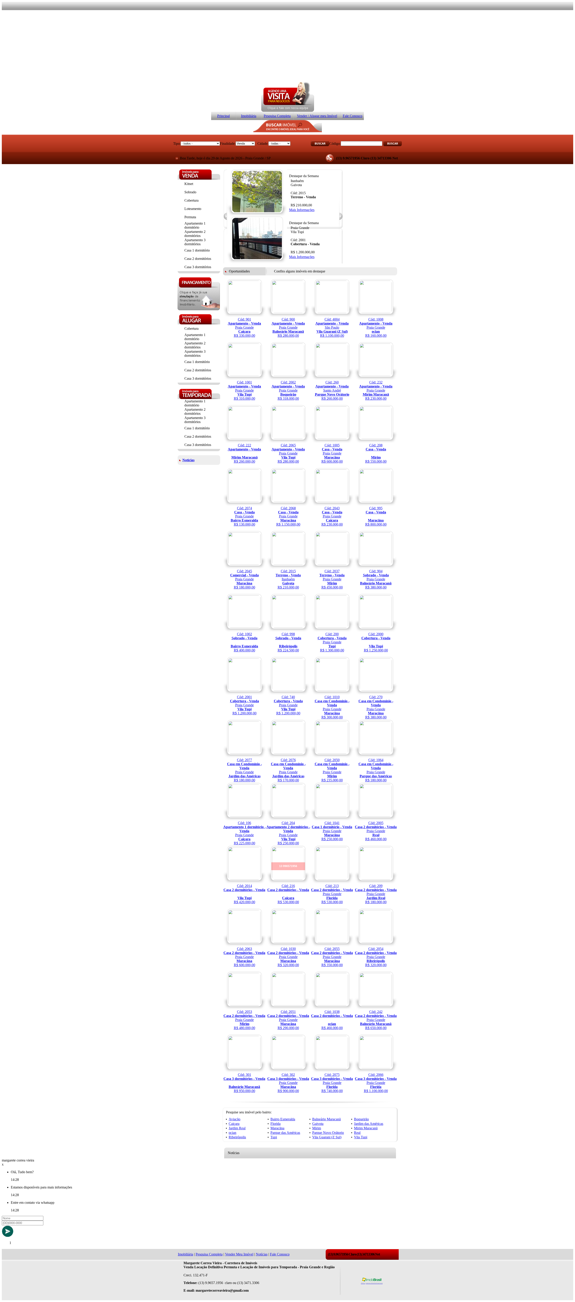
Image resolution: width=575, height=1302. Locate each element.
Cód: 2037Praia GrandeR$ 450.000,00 (332, 579)
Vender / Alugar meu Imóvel (317, 116)
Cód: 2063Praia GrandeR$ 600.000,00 (244, 957)
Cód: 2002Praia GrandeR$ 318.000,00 (288, 390)
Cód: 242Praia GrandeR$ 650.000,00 (376, 1020)
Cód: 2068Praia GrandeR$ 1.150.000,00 (288, 516)
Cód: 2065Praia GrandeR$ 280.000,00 (288, 453)
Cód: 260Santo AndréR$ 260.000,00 (332, 390)
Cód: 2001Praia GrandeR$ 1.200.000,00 (244, 705)
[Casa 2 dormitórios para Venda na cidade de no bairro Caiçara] (288, 886)
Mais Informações (301, 210)
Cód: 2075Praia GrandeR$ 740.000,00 (332, 1083)
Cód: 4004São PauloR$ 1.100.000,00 (332, 327)
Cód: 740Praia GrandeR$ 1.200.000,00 (288, 705)
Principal (223, 116)
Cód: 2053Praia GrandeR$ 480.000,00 (244, 1020)
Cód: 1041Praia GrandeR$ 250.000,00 (332, 831)
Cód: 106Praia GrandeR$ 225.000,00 (244, 833)
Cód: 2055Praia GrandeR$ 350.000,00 (332, 957)
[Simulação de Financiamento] (198, 309)
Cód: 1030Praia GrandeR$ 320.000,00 (288, 957)
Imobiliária (248, 116)
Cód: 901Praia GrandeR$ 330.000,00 (244, 327)
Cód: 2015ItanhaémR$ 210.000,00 (288, 579)
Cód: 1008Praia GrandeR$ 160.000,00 (375, 327)
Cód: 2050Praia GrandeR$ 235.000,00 (332, 770)
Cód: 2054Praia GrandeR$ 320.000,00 (376, 957)
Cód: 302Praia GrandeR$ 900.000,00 (288, 1083)
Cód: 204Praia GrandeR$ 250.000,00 (288, 833)
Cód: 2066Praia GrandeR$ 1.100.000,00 (376, 1083)
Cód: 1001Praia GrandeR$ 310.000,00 (244, 390)
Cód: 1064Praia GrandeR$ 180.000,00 (375, 770)
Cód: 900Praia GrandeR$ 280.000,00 (288, 327)
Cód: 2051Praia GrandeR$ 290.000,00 (288, 1020)
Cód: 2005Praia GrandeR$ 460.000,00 (376, 831)
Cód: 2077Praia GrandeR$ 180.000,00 (244, 770)
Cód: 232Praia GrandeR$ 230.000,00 (375, 390)
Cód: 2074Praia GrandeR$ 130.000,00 (244, 516)
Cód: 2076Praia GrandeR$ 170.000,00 (288, 770)
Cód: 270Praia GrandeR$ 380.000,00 (375, 707)
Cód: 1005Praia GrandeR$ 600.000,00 (332, 453)
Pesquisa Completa (277, 116)
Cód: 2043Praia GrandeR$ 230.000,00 (332, 516)
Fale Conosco (352, 116)
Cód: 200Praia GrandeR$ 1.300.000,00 (332, 642)
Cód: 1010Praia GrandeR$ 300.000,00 (332, 707)
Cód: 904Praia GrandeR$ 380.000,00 (375, 579)
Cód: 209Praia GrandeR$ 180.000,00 (376, 894)
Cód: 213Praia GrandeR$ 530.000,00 (332, 894)
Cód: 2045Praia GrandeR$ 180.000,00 (244, 579)
